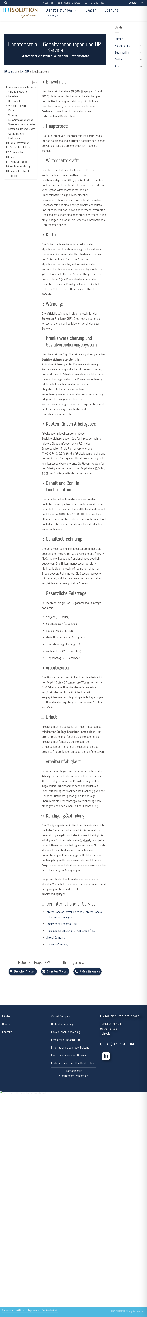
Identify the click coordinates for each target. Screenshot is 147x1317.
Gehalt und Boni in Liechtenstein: (17, 136)
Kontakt (52, 15)
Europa (119, 39)
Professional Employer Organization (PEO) (71, 931)
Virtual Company (55, 937)
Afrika (118, 59)
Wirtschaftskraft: (17, 106)
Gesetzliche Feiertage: (21, 147)
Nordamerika (122, 46)
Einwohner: (13, 96)
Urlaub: (13, 157)
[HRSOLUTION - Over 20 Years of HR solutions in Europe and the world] (21, 13)
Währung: (13, 115)
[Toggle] (141, 39)
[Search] (5, 3)
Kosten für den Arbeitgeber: (21, 129)
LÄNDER (24, 72)
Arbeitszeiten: (17, 152)
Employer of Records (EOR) (62, 924)
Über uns (111, 10)
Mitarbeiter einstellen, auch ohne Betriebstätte (22, 89)
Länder (90, 10)
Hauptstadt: (14, 101)
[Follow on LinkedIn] (106, 1057)
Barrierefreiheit (50, 1310)
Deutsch (133, 2)
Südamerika (122, 52)
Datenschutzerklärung (14, 1310)
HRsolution (10, 72)
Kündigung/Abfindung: (20, 166)
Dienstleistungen (59, 10)
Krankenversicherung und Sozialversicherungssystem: (22, 122)
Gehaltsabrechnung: (19, 143)
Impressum (33, 1310)
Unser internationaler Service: (20, 173)
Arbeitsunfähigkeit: (19, 162)
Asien (118, 66)
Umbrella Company (57, 944)
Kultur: (11, 110)
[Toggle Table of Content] (33, 82)
